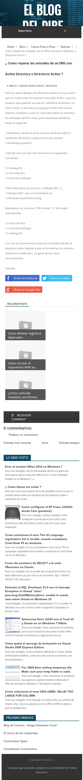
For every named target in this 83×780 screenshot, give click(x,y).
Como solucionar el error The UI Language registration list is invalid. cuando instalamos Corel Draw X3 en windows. (36, 538)
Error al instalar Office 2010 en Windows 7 (33, 466)
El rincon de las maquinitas (21, 733)
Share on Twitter (60, 278)
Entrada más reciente (17, 442)
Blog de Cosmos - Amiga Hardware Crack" (31, 725)
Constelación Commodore (20, 749)
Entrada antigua (69, 442)
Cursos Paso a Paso (31, 86)
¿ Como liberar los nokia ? (23, 486)
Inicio (45, 442)
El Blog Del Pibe (42, 18)
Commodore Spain (16, 741)
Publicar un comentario (23, 434)
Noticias (51, 86)
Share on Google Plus (27, 289)
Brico (13, 86)
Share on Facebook (25, 278)
